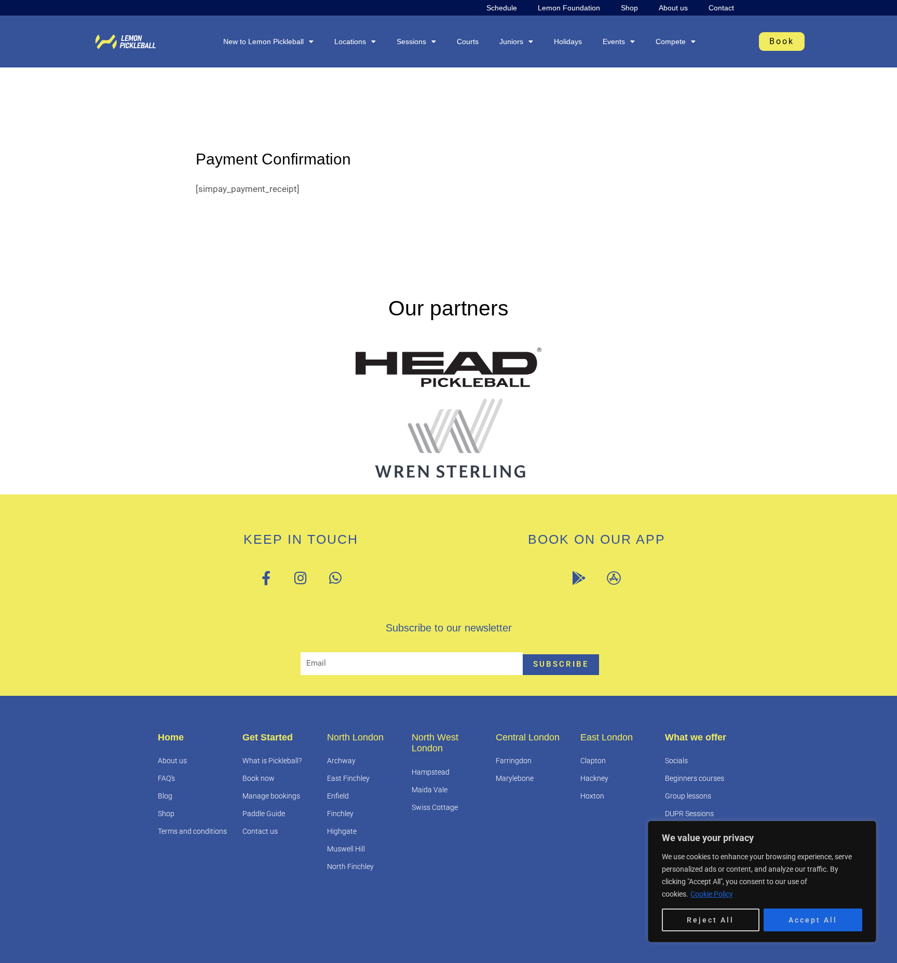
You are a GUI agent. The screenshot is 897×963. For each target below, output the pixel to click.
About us (673, 8)
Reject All (710, 920)
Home (171, 737)
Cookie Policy (711, 894)
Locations (350, 41)
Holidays (568, 41)
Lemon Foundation (569, 8)
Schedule (501, 8)
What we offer (695, 737)
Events (614, 41)
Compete (671, 41)
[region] (762, 881)
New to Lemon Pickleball (263, 41)
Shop (629, 8)
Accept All (813, 920)
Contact (721, 8)
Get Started (267, 737)
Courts (468, 41)
